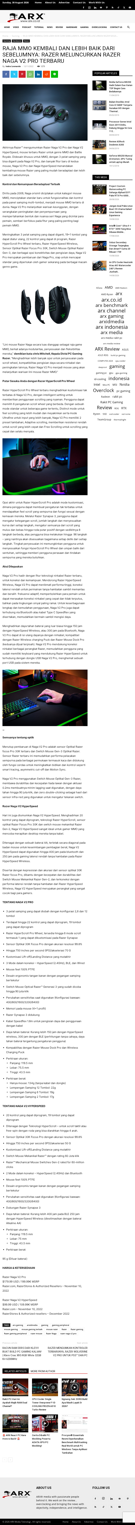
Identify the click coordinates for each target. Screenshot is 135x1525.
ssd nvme (126, 414)
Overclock (103, 390)
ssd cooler (114, 414)
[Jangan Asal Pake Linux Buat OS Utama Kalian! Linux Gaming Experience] (99, 209)
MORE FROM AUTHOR (43, 1371)
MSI (114, 384)
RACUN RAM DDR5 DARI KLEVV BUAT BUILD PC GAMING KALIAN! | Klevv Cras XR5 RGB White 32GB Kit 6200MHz (21, 1353)
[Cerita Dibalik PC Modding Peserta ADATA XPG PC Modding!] (45, 1423)
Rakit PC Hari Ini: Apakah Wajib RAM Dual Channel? (14, 1402)
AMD (109, 287)
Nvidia (125, 384)
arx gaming (18, 1325)
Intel (97, 384)
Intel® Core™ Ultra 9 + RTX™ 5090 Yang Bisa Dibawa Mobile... (120, 229)
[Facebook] (83, 7)
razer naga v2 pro (68, 1333)
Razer (64, 1329)
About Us (50, 2)
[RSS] (112, 7)
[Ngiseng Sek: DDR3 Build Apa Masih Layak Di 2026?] (75, 1387)
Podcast (26, 27)
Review (59, 27)
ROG (116, 408)
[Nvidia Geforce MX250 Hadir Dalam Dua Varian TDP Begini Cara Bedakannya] (99, 85)
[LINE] (54, 74)
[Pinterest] (106, 7)
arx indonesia (112, 327)
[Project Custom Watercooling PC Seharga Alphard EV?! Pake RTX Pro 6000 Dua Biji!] (99, 189)
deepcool (102, 367)
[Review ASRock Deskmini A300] (99, 145)
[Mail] (101, 7)
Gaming (84, 27)
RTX (124, 408)
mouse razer (52, 1329)
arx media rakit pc (111, 338)
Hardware (71, 27)
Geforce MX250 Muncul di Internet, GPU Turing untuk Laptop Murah (120, 159)
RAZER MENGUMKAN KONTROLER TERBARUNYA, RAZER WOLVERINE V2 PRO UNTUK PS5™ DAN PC (68, 1351)
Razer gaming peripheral (15, 1333)
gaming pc (101, 372)
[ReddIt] (46, 74)
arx (118, 293)
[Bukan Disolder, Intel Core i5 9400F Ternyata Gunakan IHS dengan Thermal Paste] (99, 105)
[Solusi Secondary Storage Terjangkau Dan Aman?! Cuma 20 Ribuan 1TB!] (99, 246)
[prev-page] (4, 1460)
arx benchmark (111, 305)
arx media (112, 332)
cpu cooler (120, 360)
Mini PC (106, 384)
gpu (111, 372)
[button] (128, 27)
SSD (105, 414)
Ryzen (96, 414)
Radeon (105, 396)
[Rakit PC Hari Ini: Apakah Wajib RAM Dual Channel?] (15, 1387)
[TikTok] (118, 7)
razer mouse (36, 1333)
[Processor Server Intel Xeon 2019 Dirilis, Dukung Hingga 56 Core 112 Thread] (99, 125)
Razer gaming (77, 1329)
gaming (44, 1325)
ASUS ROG (103, 355)
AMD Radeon (121, 288)
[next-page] (10, 1460)
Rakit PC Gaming (111, 402)
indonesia (118, 378)
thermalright (120, 419)
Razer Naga (51, 1333)
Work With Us (96, 2)
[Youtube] (130, 7)
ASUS (125, 349)
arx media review (111, 343)
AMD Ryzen (107, 294)
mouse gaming (11, 1329)
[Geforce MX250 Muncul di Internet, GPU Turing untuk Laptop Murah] (99, 159)
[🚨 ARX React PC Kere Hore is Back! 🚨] (15, 1423)
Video (16, 27)
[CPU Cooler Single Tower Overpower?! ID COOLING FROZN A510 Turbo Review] (45, 1387)
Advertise (64, 2)
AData (99, 287)
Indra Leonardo (13, 66)
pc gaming (123, 391)
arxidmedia (32, 1325)
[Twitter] (124, 7)
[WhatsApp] (30, 74)
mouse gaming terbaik (32, 1329)
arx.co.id (111, 300)
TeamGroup (104, 419)
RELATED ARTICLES (16, 1371)
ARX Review (107, 349)
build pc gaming (118, 355)
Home (38, 2)
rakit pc (117, 396)
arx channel (112, 311)
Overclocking (99, 27)
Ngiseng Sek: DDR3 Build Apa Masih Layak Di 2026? (74, 1402)
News (50, 27)
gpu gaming (121, 372)
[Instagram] (89, 7)
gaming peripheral (60, 1325)
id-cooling (100, 379)
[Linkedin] (95, 7)
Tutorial (39, 27)
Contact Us (79, 2)
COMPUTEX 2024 (105, 361)
